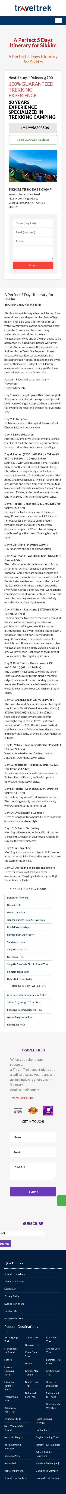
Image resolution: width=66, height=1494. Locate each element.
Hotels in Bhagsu (13, 1437)
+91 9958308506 (22, 1098)
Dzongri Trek (32, 1344)
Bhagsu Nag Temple (31, 1372)
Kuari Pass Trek (52, 1339)
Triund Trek (31, 1337)
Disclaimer (10, 1288)
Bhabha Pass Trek (53, 1372)
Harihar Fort (42, 1429)
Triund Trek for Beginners (44, 1454)
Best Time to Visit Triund (14, 1428)
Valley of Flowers (13, 1470)
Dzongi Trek (13, 904)
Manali (28, 1363)
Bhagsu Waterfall (13, 1318)
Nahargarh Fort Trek (31, 1395)
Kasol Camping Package (12, 1446)
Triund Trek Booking (15, 1478)
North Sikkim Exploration (20, 934)
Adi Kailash (10, 1463)
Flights (8, 1359)
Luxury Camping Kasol (9, 1371)
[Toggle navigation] (58, 20)
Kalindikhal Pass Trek (10, 1409)
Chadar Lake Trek (53, 1350)
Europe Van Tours (14, 1303)
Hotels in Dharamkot (52, 1383)
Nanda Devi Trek (31, 1383)
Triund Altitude (12, 1418)
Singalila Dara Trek (17, 949)
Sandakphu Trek (16, 941)
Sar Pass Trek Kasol (53, 1361)
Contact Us (10, 1310)
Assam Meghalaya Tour (20, 1017)
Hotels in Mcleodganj (47, 1463)
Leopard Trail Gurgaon (48, 1478)
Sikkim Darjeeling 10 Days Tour (24, 1002)
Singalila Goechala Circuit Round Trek (27, 964)
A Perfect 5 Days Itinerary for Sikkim (27, 994)
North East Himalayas (19, 927)
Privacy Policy (11, 1296)
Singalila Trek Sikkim (18, 971)
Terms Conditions (14, 1281)
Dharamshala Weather (53, 1406)
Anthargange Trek (11, 1339)
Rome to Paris (12, 1455)
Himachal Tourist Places (9, 1385)
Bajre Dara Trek (15, 956)
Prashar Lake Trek (11, 1398)
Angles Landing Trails (47, 1437)
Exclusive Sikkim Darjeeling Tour (24, 1009)
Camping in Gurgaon (47, 1470)
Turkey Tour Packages (48, 1444)
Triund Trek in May (14, 1273)
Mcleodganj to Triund (10, 1350)
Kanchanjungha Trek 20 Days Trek (26, 919)
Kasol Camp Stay (31, 1354)
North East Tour (16, 1024)
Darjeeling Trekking (18, 897)
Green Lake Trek (16, 912)
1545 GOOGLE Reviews (33, 139)
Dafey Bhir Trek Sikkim (19, 979)
